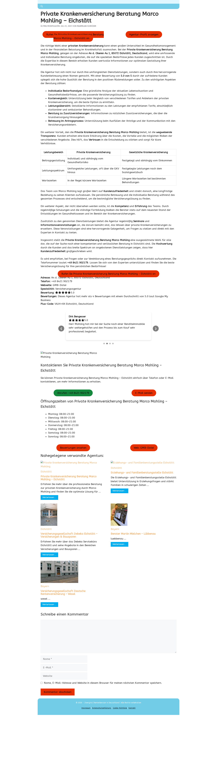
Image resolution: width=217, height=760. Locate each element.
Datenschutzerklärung (101, 704)
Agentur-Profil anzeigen (143, 34)
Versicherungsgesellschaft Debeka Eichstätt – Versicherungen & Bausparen (69, 531)
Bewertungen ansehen (73, 444)
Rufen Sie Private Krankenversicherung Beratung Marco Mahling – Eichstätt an (75, 36)
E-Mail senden (143, 389)
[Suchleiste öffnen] (41, 6)
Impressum (85, 704)
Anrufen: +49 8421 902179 (73, 389)
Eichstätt (46, 467)
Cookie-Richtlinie (120, 704)
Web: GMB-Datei (144, 444)
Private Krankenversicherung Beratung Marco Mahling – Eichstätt (69, 474)
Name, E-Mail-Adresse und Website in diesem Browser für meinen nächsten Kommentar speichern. (103, 679)
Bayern (115, 525)
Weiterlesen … (49, 493)
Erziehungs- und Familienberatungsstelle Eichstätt (142, 469)
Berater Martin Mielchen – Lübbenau (133, 530)
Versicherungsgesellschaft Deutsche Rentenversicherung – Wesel (63, 589)
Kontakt (132, 704)
